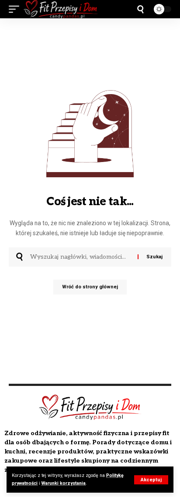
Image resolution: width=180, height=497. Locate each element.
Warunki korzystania (64, 483)
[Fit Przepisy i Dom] (61, 9)
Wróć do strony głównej (90, 287)
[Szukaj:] (81, 257)
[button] (151, 479)
